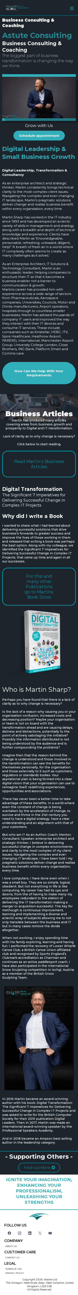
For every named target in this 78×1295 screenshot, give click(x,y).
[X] (40, 1233)
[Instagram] (20, 1233)
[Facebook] (9, 1233)
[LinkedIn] (30, 1233)
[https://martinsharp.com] (20, 7)
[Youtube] (50, 1233)
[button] (72, 8)
